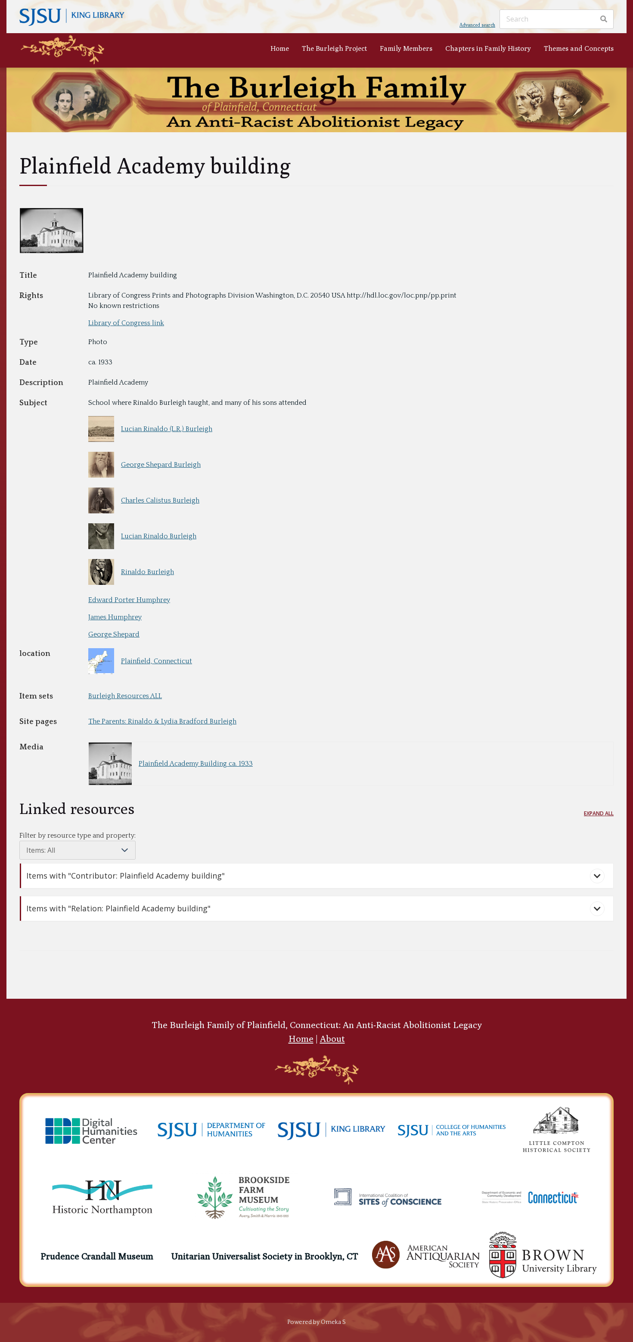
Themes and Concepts (579, 48)
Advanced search (477, 25)
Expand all (599, 813)
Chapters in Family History (488, 48)
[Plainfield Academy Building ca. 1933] (51, 251)
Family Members (406, 48)
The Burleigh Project (334, 48)
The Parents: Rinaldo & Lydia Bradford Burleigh (162, 721)
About (332, 1038)
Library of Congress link (126, 323)
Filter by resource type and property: (77, 835)
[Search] (604, 19)
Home (279, 48)
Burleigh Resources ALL (125, 696)
